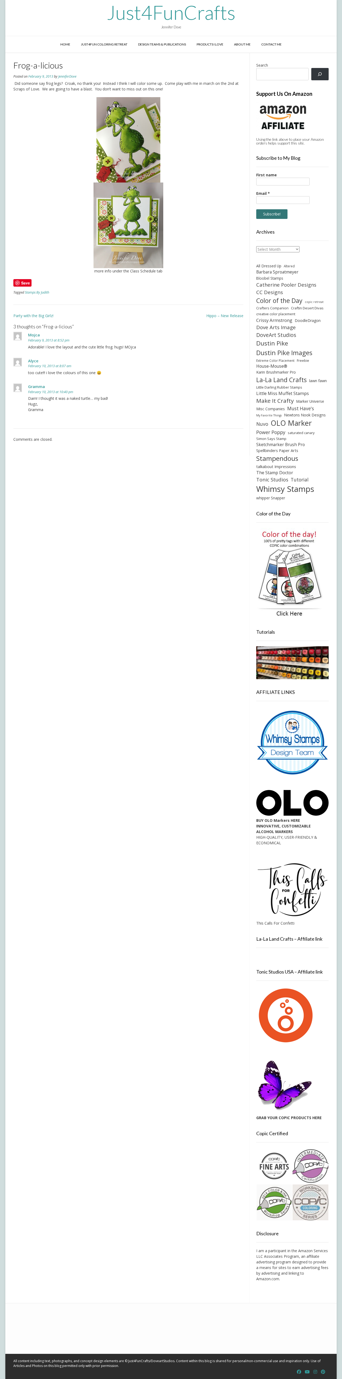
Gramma (36, 386)
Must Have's (300, 408)
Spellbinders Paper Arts (277, 450)
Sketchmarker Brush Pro (280, 444)
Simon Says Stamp (271, 438)
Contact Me (271, 44)
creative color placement (275, 313)
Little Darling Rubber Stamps (279, 387)
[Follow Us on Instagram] (315, 1371)
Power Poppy (270, 432)
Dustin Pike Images (284, 352)
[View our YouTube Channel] (307, 1371)
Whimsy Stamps (285, 489)
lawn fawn (318, 380)
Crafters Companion (272, 308)
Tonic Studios (272, 479)
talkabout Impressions (276, 466)
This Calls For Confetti (275, 923)
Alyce (33, 360)
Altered (289, 266)
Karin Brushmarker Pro (276, 372)
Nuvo (262, 424)
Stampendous (277, 458)
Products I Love (210, 44)
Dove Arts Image (276, 327)
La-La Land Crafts (281, 379)
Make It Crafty (275, 400)
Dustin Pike (272, 343)
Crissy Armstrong (274, 320)
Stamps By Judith (37, 292)
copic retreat (314, 302)
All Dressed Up (268, 265)
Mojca (34, 334)
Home (65, 44)
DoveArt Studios (276, 335)
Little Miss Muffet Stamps (282, 393)
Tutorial (300, 480)
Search (262, 65)
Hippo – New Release (224, 315)
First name (266, 174)
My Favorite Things (269, 415)
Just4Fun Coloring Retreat (104, 44)
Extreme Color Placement (275, 360)
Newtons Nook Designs (305, 414)
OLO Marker (291, 423)
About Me (242, 44)
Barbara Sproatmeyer (277, 272)
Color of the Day (279, 300)
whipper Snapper (270, 497)
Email (263, 193)
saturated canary (301, 432)
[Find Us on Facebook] (299, 1371)
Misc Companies (270, 408)
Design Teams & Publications (162, 44)
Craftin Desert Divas (307, 308)
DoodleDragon (308, 320)
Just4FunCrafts (171, 12)
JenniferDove (67, 76)
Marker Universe (310, 401)
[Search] (320, 74)
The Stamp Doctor (274, 473)
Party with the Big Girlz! (33, 315)
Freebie (303, 360)
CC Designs (269, 292)
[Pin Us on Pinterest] (323, 1371)
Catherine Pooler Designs (286, 284)
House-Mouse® (271, 366)
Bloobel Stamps (269, 278)
